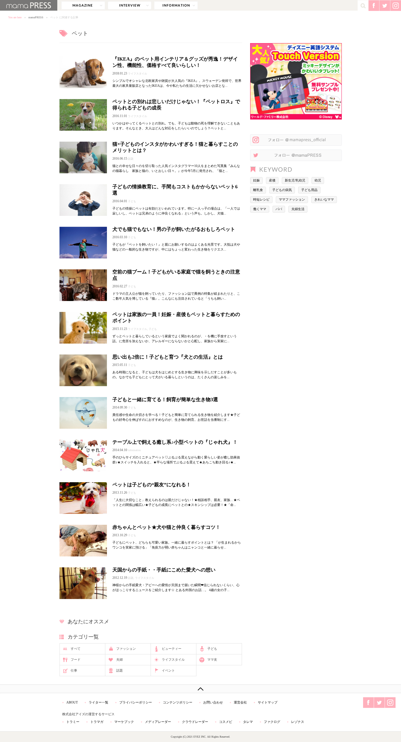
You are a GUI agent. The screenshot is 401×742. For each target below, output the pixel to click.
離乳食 (258, 190)
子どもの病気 (282, 190)
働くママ (259, 209)
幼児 (318, 180)
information (176, 5)
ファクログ (272, 722)
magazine (83, 5)
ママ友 (212, 659)
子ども (212, 649)
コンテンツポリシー (177, 702)
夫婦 (119, 659)
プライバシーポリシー (135, 702)
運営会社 (240, 702)
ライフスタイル (173, 659)
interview (129, 5)
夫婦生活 (297, 209)
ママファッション (292, 199)
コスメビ (225, 722)
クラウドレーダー (195, 722)
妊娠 (256, 180)
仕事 (74, 670)
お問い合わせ (213, 702)
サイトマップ (267, 702)
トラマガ (96, 722)
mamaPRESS (35, 17)
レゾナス (297, 722)
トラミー (72, 722)
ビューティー (171, 649)
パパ (279, 209)
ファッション (126, 649)
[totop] (200, 689)
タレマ (248, 722)
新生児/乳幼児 (295, 180)
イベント (168, 670)
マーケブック (124, 722)
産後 (272, 180)
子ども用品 (309, 190)
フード (75, 659)
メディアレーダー (158, 722)
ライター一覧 (98, 702)
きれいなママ (324, 199)
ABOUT (72, 702)
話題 (119, 670)
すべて (75, 649)
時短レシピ (261, 199)
